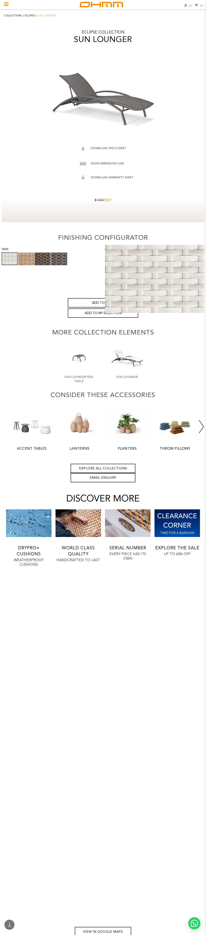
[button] (194, 923)
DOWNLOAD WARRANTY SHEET (112, 177)
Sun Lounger (127, 377)
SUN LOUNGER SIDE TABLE (79, 379)
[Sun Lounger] (127, 358)
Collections (13, 16)
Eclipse (30, 16)
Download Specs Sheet (108, 148)
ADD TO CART (103, 303)
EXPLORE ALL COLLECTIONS (103, 468)
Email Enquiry (103, 478)
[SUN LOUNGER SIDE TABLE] (79, 358)
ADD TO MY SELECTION (103, 313)
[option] (79, 366)
